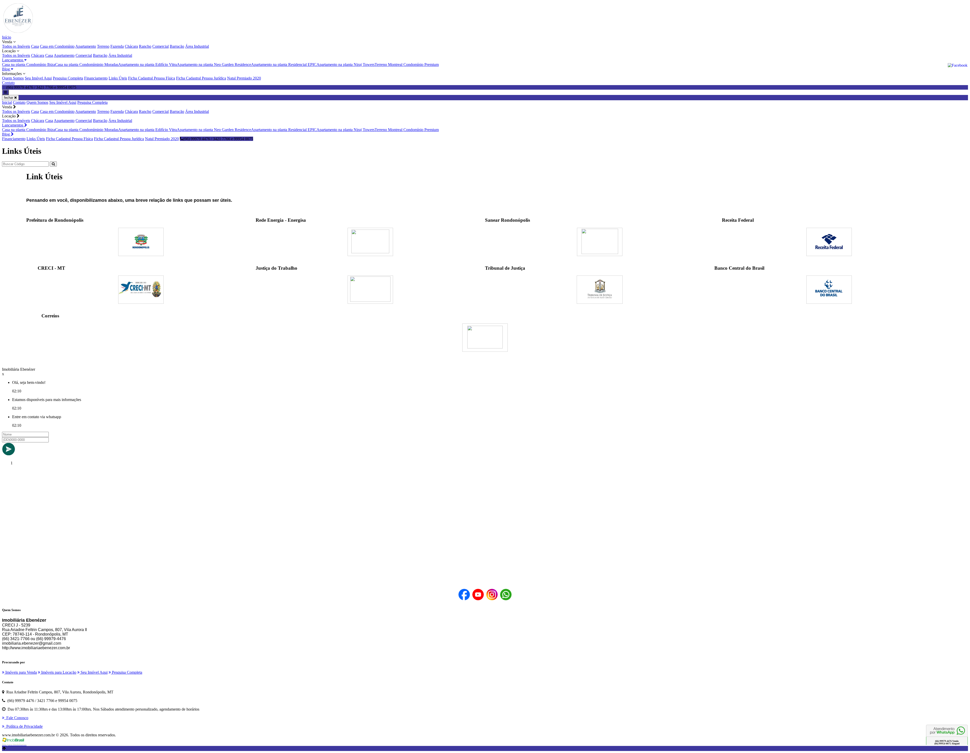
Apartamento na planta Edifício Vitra (147, 64)
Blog (6, 134)
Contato (8, 83)
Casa (35, 46)
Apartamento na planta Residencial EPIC (284, 64)
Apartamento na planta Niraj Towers (346, 64)
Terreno (103, 46)
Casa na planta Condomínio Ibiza (28, 64)
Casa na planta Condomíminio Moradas (86, 64)
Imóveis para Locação (58, 672)
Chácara (131, 46)
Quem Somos (13, 78)
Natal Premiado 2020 (244, 78)
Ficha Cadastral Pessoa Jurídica (201, 78)
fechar (9, 97)
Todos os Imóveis (16, 46)
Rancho (145, 46)
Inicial (7, 102)
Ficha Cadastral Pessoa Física (151, 78)
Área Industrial (197, 46)
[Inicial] (18, 33)
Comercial (160, 46)
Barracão (177, 46)
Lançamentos (13, 125)
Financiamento (96, 78)
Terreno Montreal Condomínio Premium (407, 64)
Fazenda (117, 46)
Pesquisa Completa (68, 78)
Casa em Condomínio (57, 46)
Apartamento (85, 46)
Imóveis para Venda (20, 672)
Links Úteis (118, 78)
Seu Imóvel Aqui (38, 78)
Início (6, 37)
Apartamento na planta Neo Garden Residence (214, 64)
